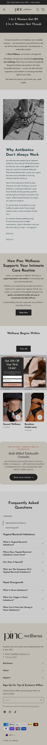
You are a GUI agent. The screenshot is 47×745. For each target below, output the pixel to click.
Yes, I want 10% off (12, 384)
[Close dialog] (44, 359)
